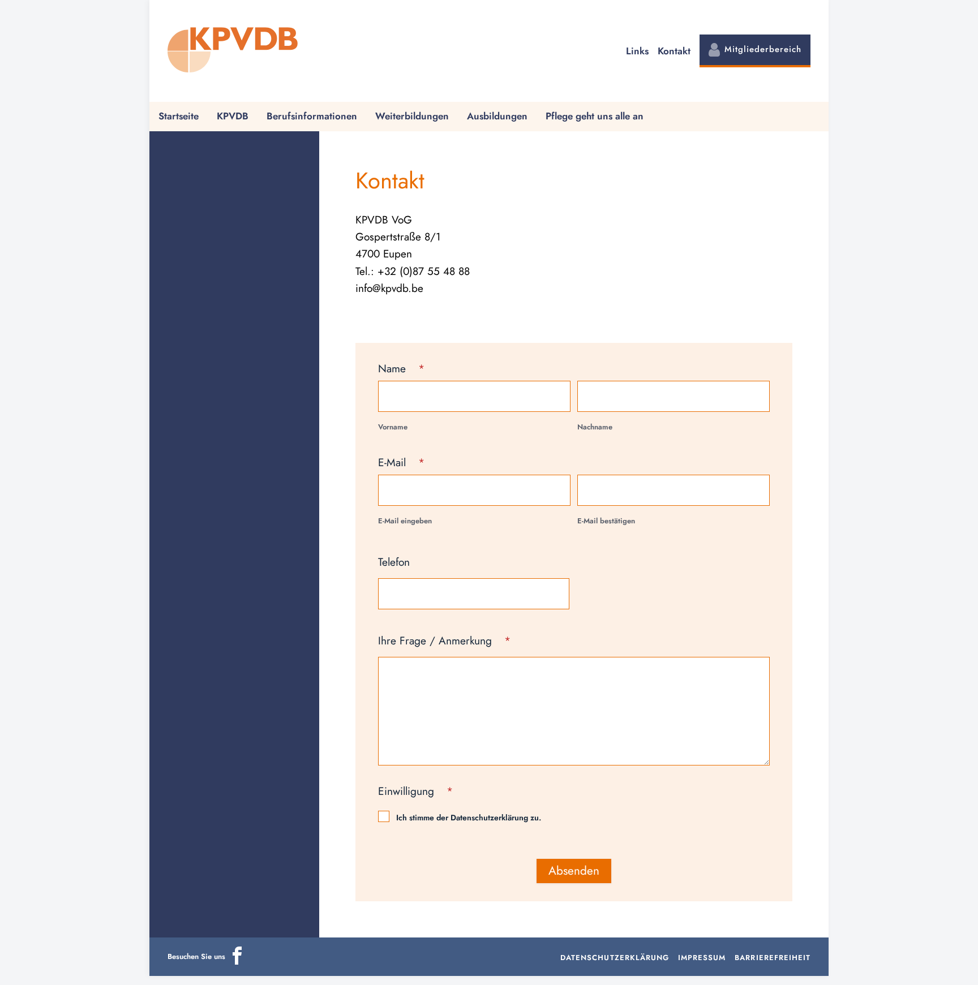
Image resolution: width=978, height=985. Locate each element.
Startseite (178, 116)
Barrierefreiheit (772, 957)
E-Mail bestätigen (606, 520)
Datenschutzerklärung (614, 957)
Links (637, 51)
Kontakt (674, 51)
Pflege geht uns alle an (595, 116)
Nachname (594, 426)
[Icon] (237, 962)
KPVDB (232, 116)
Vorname (393, 426)
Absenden (573, 870)
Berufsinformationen (312, 116)
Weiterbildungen (412, 116)
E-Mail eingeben (405, 520)
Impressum (702, 957)
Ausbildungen (497, 116)
